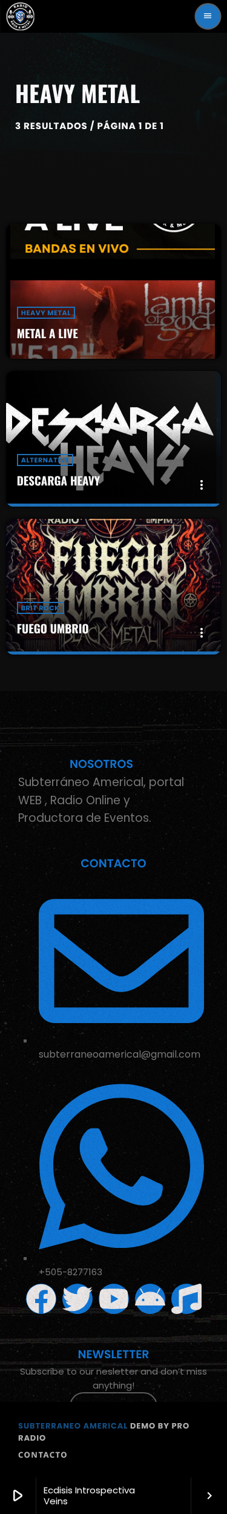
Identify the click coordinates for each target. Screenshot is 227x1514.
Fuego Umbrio (53, 628)
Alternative (45, 460)
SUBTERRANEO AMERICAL (73, 1426)
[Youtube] (114, 1299)
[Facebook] (41, 1299)
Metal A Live (47, 333)
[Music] (186, 1299)
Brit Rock (40, 608)
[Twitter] (77, 1299)
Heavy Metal (46, 313)
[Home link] (20, 16)
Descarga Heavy (58, 480)
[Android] (150, 1299)
